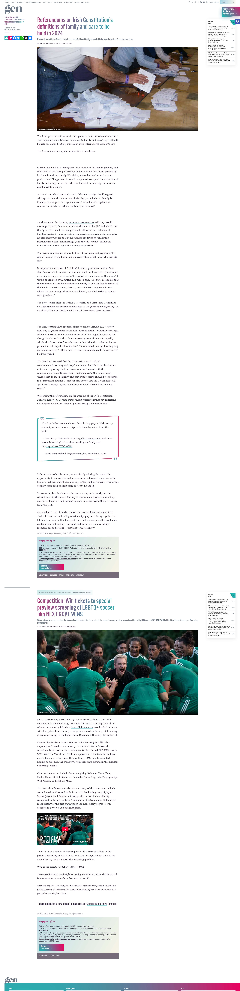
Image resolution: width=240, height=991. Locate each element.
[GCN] (11, 982)
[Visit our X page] (192, 2)
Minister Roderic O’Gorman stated (56, 399)
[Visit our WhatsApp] (190, 2)
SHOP (44, 2)
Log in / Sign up (214, 2)
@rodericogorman (91, 438)
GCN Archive (58, 2)
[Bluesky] (30, 38)
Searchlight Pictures (82, 727)
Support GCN (68, 2)
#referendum (80, 575)
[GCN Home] (13, 9)
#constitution (43, 575)
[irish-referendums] (117, 89)
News (12, 2)
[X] (26, 38)
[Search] (233, 2)
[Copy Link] (10, 38)
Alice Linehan (67, 43)
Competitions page (78, 592)
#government (53, 575)
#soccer (51, 956)
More (87, 2)
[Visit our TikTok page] (198, 2)
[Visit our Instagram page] (195, 2)
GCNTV (50, 2)
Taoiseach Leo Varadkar (81, 222)
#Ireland (61, 575)
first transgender (69, 803)
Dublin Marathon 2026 (33, 2)
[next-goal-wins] (117, 672)
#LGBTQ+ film (43, 956)
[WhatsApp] (22, 38)
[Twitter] (18, 38)
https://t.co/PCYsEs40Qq (59, 446)
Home (7, 2)
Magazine (20, 2)
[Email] (6, 38)
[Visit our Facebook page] (204, 2)
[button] (237, 21)
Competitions (78, 2)
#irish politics (70, 575)
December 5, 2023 (96, 453)
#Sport (58, 956)
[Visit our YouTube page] (207, 2)
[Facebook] (14, 38)
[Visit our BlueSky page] (201, 2)
